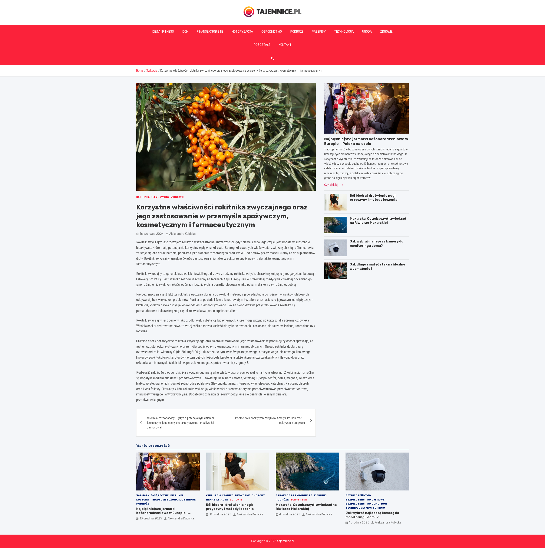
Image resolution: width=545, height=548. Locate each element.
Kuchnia (143, 197)
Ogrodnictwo (271, 31)
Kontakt (285, 45)
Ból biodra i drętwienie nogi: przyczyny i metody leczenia (373, 198)
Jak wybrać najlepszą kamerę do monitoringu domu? (376, 243)
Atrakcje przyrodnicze (294, 495)
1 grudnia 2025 (359, 522)
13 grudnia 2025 (151, 518)
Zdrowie (386, 31)
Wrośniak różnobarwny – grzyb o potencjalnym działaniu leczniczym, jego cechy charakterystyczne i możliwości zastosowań (181, 422)
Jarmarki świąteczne (152, 495)
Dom (185, 31)
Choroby (258, 495)
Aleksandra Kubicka (182, 234)
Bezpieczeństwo (358, 495)
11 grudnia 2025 (220, 514)
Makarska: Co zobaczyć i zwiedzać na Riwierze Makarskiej (378, 221)
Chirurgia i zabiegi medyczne (228, 495)
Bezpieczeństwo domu (362, 503)
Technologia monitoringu (365, 507)
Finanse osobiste (210, 31)
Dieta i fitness (163, 31)
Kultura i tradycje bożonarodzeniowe (166, 499)
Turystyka (298, 499)
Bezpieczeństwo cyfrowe (365, 499)
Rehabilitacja (217, 499)
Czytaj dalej (331, 184)
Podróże (296, 31)
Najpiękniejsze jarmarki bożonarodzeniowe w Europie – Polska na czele (162, 513)
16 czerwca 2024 (152, 234)
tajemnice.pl (285, 541)
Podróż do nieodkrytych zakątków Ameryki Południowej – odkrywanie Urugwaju (270, 420)
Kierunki (176, 495)
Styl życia (160, 197)
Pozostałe (262, 45)
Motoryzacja (242, 31)
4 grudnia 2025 (289, 514)
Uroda (367, 31)
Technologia (344, 31)
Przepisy (319, 31)
